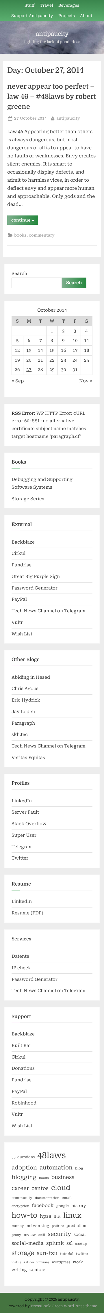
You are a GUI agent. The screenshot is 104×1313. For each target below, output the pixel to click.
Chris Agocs (25, 688)
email (67, 1198)
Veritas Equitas (28, 757)
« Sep (18, 381)
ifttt (57, 1217)
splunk (55, 1243)
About (86, 15)
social (80, 1234)
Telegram (22, 846)
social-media (28, 1243)
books (20, 235)
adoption (24, 1168)
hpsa (45, 1216)
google (62, 1206)
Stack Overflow (29, 823)
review (30, 1235)
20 (28, 360)
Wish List (22, 634)
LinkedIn (22, 801)
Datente (20, 956)
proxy (16, 1235)
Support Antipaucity (32, 15)
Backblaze (23, 542)
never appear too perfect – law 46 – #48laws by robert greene (51, 97)
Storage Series (28, 498)
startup (81, 1244)
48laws (51, 1155)
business (62, 1177)
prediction (76, 1225)
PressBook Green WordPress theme (64, 1306)
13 (28, 350)
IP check (21, 967)
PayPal (19, 599)
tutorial (66, 1254)
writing (19, 1269)
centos (40, 1188)
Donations (23, 1068)
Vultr (17, 622)
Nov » (85, 381)
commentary (42, 235)
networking (38, 1225)
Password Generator (34, 588)
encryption (20, 1206)
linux (72, 1215)
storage (23, 1252)
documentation (47, 1198)
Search (19, 273)
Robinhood (24, 1103)
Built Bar (21, 1045)
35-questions (23, 1157)
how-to (24, 1215)
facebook (43, 1205)
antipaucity (52, 33)
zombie (37, 1269)
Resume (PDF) (27, 913)
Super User (24, 835)
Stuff (30, 5)
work (78, 1262)
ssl (69, 1243)
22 (52, 360)
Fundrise (21, 565)
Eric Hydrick (26, 700)
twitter (82, 1254)
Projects (66, 15)
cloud (60, 1188)
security (59, 1234)
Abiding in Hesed (31, 677)
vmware (42, 1262)
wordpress (61, 1262)
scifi (41, 1235)
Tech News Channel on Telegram (49, 610)
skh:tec (20, 734)
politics (58, 1226)
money (18, 1226)
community (22, 1198)
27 (28, 369)
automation (56, 1167)
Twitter (20, 858)
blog (79, 1168)
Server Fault (25, 812)
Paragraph (23, 723)
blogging (24, 1177)
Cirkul (18, 553)
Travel (46, 5)
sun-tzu (47, 1253)
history (78, 1205)
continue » (24, 221)
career (20, 1188)
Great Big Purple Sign (36, 576)
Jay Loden (23, 711)
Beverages (68, 5)
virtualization (23, 1262)
